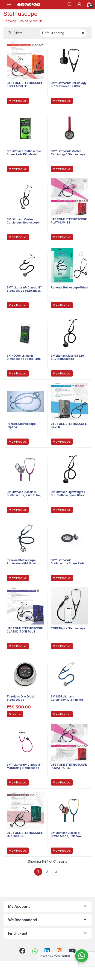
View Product (18, 100)
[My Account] (79, 4)
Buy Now (15, 714)
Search (69, 4)
